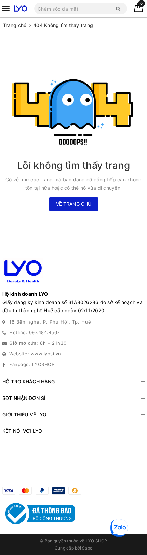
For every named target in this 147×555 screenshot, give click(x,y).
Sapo (87, 548)
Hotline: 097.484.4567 (34, 332)
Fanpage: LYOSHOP (31, 364)
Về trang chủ (73, 204)
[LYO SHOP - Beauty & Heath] (20, 8)
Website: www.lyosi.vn (35, 353)
